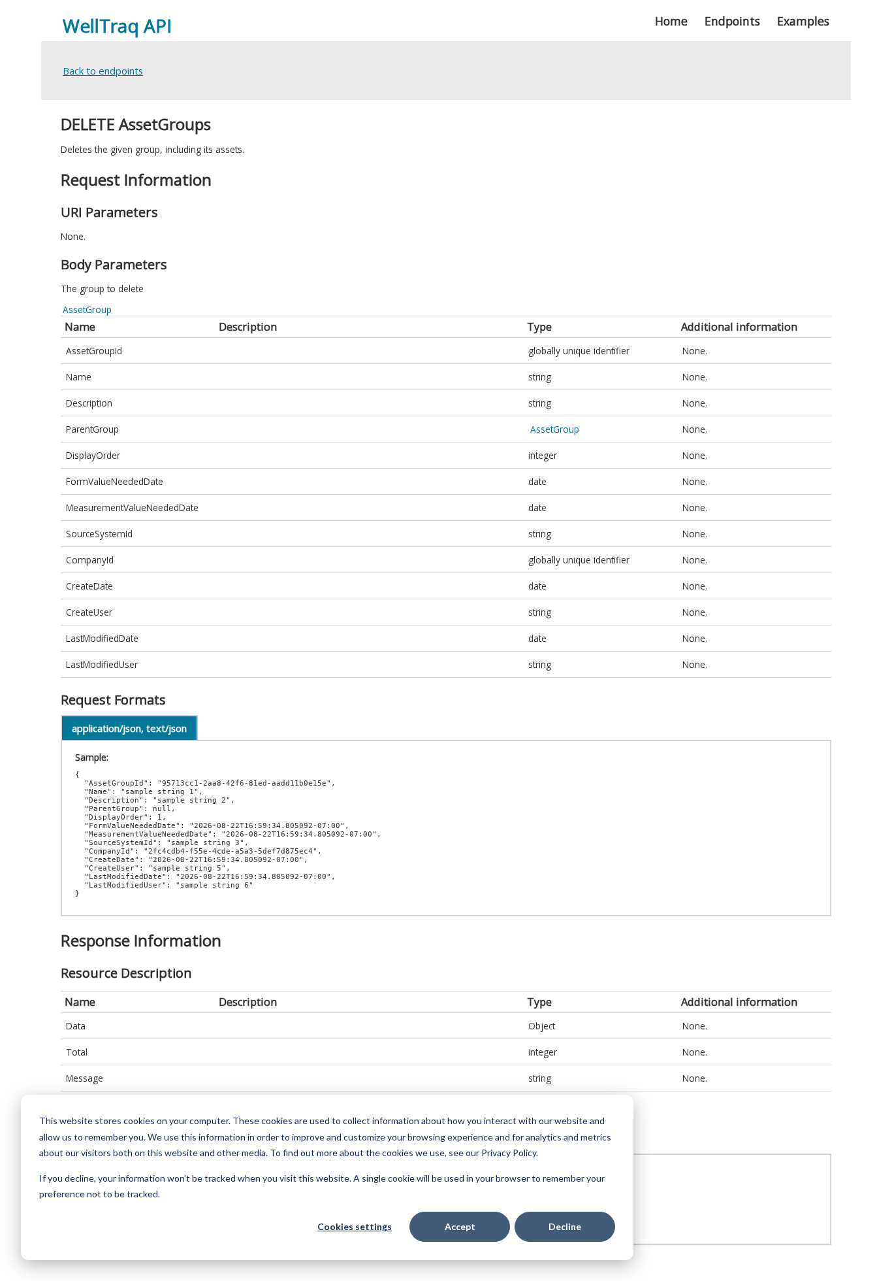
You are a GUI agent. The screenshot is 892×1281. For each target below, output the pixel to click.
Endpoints (732, 21)
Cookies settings (354, 1226)
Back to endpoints (103, 70)
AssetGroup (87, 309)
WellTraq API (117, 25)
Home (671, 21)
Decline (565, 1226)
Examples (803, 21)
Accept (460, 1226)
